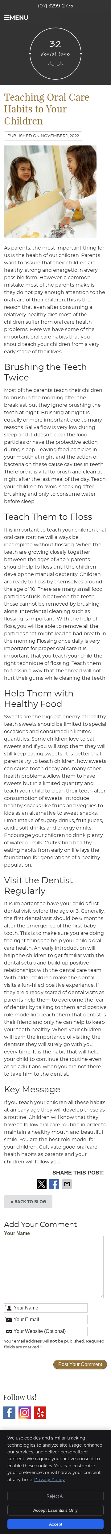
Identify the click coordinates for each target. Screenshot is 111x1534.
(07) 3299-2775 (55, 5)
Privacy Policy (49, 1480)
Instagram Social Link (24, 1412)
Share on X (42, 1184)
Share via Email (67, 1184)
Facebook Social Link (9, 1412)
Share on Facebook (54, 1184)
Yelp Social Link (40, 1412)
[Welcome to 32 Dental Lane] (55, 81)
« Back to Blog (28, 1201)
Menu (19, 18)
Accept (55, 1524)
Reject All (55, 1496)
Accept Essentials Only (55, 1510)
